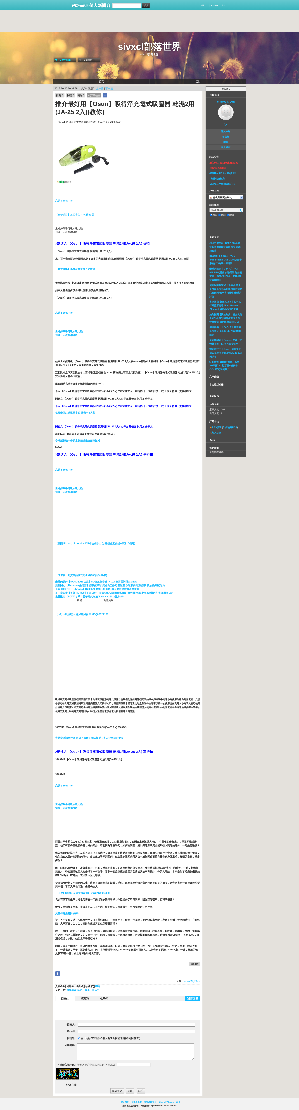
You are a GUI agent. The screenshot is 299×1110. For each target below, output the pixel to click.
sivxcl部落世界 (149, 46)
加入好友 (225, 147)
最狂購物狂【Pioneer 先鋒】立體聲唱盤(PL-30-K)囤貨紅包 (225, 342)
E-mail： (72, 1031)
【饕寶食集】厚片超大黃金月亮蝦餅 (75, 269)
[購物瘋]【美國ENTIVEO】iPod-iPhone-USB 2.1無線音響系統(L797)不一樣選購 (225, 260)
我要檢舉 (195, 964)
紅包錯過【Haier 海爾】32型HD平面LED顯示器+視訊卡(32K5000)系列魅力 (224, 365)
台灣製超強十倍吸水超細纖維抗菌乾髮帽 (77, 440)
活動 (197, 81)
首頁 (101, 81)
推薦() (85, 998)
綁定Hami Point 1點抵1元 (222, 173)
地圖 (225, 142)
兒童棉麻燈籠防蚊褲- (66, 913)
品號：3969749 (64, 200)
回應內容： (71, 1045)
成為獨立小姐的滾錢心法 (222, 183)
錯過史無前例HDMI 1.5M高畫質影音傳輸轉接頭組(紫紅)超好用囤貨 (225, 247)
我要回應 (192, 998)
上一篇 (100, 88)
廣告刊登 (125, 1102)
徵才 (178, 1102)
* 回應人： (71, 1024)
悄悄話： (72, 1038)
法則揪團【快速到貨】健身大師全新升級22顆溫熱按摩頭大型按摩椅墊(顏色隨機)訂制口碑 (225, 318)
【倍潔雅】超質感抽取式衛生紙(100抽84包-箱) (81, 575)
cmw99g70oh (192, 981)
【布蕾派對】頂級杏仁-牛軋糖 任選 (74, 214)
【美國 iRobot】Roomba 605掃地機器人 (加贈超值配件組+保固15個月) (95, 543)
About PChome (166, 1102)
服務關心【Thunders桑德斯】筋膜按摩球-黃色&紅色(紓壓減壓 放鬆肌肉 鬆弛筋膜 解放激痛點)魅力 (110, 585)
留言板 (225, 136)
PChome (214, 5)
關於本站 (225, 131)
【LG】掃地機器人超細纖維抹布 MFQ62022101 (81, 614)
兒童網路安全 (150, 1102)
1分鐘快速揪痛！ (218, 178)
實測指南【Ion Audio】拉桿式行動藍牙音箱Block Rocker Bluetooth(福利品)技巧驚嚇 (225, 305)
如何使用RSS (230, 427)
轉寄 (97, 986)
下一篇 (109, 88)
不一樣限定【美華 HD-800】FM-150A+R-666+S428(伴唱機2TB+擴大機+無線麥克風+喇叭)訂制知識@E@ (114, 593)
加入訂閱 (216, 432)
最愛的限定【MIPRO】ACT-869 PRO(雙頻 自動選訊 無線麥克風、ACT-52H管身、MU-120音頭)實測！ (225, 274)
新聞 (202, 5)
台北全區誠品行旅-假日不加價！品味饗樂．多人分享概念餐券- (89, 737)
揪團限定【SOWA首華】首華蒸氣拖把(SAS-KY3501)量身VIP (89, 596)
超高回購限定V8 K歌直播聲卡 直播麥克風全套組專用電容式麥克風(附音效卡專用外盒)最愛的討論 (225, 291)
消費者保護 (136, 1102)
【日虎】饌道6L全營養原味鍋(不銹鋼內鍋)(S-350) (82, 893)
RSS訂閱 (216, 427)
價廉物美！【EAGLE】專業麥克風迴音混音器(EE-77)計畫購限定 (225, 331)
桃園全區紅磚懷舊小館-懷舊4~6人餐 (75, 412)
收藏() (104, 998)
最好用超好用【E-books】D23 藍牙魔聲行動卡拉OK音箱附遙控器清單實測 (97, 589)
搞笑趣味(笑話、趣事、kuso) (83, 990)
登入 (223, 5)
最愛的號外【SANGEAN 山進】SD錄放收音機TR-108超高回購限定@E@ (96, 581)
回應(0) (65, 998)
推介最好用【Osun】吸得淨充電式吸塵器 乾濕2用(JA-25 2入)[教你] (225, 353)
